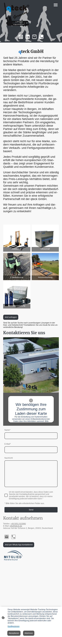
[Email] (34, 37)
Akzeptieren (14, 633)
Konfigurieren (13, 626)
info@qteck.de (16, 526)
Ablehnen (28, 633)
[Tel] (41, 37)
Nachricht (8, 458)
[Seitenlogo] (17, 15)
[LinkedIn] (27, 37)
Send (31, 510)
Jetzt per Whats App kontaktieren (19, 545)
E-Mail (7, 444)
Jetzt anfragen (11, 317)
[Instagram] (21, 37)
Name (7, 430)
